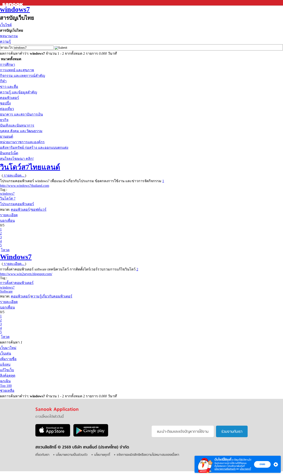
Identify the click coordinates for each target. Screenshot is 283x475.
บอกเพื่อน (7, 220)
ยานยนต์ (6, 136)
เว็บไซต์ (6, 25)
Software (6, 291)
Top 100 (6, 386)
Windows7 (16, 257)
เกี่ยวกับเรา (42, 455)
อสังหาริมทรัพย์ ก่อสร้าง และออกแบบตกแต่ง (34, 147)
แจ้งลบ (5, 364)
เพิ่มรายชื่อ (8, 359)
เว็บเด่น (5, 353)
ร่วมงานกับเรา (231, 432)
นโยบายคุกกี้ (245, 469)
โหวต (5, 250)
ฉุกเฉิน (5, 381)
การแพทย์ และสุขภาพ (17, 70)
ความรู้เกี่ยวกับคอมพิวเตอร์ (51, 296)
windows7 (15, 9)
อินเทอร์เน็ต (9, 153)
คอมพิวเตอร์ (9, 98)
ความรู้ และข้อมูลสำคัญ (18, 92)
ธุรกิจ (4, 120)
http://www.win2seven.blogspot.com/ (26, 274)
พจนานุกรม (9, 36)
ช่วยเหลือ (7, 390)
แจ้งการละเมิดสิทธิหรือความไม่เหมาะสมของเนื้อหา (148, 455)
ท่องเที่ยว (7, 109)
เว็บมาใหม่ (8, 348)
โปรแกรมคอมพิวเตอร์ (17, 204)
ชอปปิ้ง (5, 103)
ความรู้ (5, 41)
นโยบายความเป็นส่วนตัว (225, 469)
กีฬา (3, 81)
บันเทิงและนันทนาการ (17, 125)
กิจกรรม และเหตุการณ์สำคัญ (22, 75)
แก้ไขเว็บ (7, 370)
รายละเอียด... (14, 175)
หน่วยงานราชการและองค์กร (22, 142)
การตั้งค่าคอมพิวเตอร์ (17, 283)
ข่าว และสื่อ (9, 87)
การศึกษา (7, 64)
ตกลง (262, 464)
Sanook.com (13, 3)
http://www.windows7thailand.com (24, 185)
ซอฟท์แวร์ (38, 209)
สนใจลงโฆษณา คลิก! (17, 158)
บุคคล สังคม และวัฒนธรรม (21, 131)
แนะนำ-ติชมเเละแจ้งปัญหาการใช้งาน (182, 432)
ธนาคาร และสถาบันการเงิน (21, 114)
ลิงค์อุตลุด (7, 375)
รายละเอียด (9, 215)
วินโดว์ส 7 (7, 198)
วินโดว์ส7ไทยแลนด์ (30, 167)
